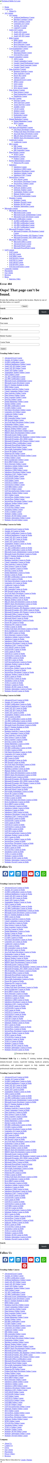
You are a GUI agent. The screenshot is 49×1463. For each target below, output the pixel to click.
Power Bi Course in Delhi (14, 793)
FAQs (7, 1448)
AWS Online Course (12, 374)
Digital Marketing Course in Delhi (17, 744)
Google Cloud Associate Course (25, 65)
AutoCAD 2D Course (22, 34)
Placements (9, 271)
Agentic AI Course (20, 26)
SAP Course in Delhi (12, 823)
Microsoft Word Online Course (16, 447)
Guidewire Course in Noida (14, 585)
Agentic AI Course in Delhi (14, 702)
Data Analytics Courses (17, 69)
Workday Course (20, 200)
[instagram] (24, 874)
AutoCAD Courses (16, 30)
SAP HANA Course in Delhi (15, 827)
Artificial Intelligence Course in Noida (18, 535)
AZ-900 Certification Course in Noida (18, 550)
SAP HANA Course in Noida (15, 656)
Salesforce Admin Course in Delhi (17, 808)
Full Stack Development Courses (21, 127)
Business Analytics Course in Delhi (17, 731)
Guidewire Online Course (14, 414)
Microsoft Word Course (22, 246)
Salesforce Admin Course (23, 173)
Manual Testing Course (22, 194)
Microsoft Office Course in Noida (17, 614)
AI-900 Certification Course (24, 221)
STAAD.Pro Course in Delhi (15, 850)
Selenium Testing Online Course (16, 493)
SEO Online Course (12, 495)
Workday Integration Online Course (17, 518)
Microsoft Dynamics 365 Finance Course (28, 235)
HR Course (18, 146)
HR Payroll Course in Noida (15, 591)
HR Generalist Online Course (15, 418)
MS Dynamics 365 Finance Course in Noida (21, 971)
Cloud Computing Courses (18, 57)
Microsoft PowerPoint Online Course (18, 445)
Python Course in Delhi (13, 798)
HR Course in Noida (12, 587)
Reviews (8, 275)
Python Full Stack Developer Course (27, 132)
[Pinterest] (24, 880)
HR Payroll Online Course (14, 420)
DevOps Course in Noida (14, 570)
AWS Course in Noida (13, 546)
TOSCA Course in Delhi (13, 854)
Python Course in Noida (13, 627)
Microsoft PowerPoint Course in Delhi (18, 787)
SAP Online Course (12, 480)
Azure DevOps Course (22, 105)
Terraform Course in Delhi (14, 852)
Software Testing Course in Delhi (17, 845)
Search (2, 308)
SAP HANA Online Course (15, 485)
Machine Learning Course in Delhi (17, 769)
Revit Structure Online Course (15, 464)
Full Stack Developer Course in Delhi (18, 752)
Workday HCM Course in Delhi (16, 858)
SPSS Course (18, 82)
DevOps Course (19, 100)
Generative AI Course (21, 24)
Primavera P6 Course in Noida (16, 624)
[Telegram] (37, 874)
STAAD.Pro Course (21, 55)
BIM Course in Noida (12, 558)
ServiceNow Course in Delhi (15, 841)
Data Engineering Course (23, 94)
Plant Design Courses (17, 152)
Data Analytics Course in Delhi (16, 735)
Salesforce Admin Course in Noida (17, 637)
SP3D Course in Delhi (13, 847)
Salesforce (13, 165)
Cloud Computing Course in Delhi (17, 733)
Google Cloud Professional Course (26, 63)
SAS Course (18, 84)
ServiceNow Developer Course (25, 181)
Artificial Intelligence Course (24, 17)
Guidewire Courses (16, 140)
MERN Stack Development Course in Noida (21, 604)
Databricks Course (20, 96)
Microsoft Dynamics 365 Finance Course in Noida (23, 612)
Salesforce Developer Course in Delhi (18, 814)
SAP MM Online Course (13, 487)
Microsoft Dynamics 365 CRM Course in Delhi (22, 781)
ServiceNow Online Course (14, 499)
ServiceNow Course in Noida (15, 670)
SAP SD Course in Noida (14, 660)
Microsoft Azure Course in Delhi (16, 777)
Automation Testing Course (24, 192)
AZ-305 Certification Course (24, 227)
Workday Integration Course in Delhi (18, 860)
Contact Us (9, 9)
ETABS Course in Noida (14, 579)
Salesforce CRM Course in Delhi (16, 812)
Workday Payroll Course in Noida (17, 691)
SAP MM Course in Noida (14, 658)
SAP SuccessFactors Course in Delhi (18, 833)
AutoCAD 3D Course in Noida (16, 539)
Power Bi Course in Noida (14, 622)
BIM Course (18, 40)
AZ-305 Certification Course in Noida (18, 548)
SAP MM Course (15, 256)
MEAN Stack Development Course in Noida (21, 602)
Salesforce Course (20, 167)
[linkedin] (18, 874)
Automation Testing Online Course (17, 372)
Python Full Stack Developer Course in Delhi (21, 800)
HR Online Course (11, 416)
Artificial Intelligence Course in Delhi (18, 706)
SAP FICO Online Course (14, 482)
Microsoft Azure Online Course (16, 435)
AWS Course (18, 59)
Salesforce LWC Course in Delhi (16, 816)
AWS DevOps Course (22, 102)
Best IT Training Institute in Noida (17, 556)
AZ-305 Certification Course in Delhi (18, 719)
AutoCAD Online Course (14, 370)
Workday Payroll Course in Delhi (17, 862)
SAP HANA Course (16, 258)
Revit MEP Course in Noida (15, 633)
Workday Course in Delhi (14, 856)
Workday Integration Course (24, 206)
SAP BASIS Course (16, 264)
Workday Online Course (13, 514)
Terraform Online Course (14, 509)
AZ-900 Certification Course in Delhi (18, 721)
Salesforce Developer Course (24, 171)
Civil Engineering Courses (18, 48)
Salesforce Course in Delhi (14, 810)
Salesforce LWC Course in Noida (17, 645)
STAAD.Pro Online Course (15, 507)
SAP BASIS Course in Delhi (15, 820)
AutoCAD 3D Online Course (15, 368)
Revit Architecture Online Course (17, 460)
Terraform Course (20, 117)
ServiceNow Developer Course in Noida (19, 672)
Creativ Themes (26, 1460)
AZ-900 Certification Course (24, 225)
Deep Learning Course (22, 21)
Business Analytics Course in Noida (17, 560)
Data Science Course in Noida (15, 566)
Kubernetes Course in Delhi (15, 766)
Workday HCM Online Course (16, 516)
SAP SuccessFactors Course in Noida (18, 662)
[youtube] (31, 874)
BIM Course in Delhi (12, 729)
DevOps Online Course (13, 399)
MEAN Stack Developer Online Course (19, 431)
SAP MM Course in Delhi (14, 829)
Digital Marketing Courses (18, 119)
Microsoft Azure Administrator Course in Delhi (21, 723)
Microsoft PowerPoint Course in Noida (19, 616)
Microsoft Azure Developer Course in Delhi (20, 725)
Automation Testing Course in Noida (18, 544)
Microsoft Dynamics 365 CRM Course (28, 237)
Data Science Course (21, 92)
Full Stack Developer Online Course (18, 410)
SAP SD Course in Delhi (14, 831)
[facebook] (5, 874)
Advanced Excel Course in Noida (17, 529)
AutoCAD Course (20, 32)
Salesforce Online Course (14, 468)
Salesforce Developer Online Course (18, 472)
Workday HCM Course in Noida (16, 687)
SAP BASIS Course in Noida (15, 649)
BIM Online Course (12, 387)
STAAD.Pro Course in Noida (15, 678)
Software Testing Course (22, 188)
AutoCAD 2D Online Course (15, 366)
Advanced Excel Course (22, 80)
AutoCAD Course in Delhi (14, 713)
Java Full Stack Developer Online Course (19, 422)
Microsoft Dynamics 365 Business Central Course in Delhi (26, 779)
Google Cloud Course (22, 67)
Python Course (19, 159)
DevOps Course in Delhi (13, 742)
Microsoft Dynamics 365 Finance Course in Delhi (22, 783)
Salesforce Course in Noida (14, 639)
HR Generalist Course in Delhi (16, 760)
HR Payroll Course (20, 148)
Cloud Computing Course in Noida (17, 562)
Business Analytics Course (23, 71)
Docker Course (19, 113)
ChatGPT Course (20, 28)
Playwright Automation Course (25, 196)
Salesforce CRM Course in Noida (17, 641)
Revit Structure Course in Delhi (16, 806)
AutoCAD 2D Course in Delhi (16, 708)
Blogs (7, 277)
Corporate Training (11, 269)
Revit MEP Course (20, 42)
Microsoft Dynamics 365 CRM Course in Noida (22, 610)
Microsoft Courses (11, 208)
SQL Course (18, 86)
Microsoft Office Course (22, 242)
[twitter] (11, 874)
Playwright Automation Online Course (18, 449)
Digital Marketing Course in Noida (17, 573)
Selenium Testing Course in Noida (17, 664)
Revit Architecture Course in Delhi (17, 802)
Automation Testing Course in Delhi (18, 715)
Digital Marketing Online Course (16, 401)
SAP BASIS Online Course (14, 478)
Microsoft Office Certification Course (18, 443)
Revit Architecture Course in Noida (17, 631)
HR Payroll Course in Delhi (15, 762)
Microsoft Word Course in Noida (16, 618)
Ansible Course (19, 107)
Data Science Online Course (15, 395)
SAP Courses (9, 250)
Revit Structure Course (22, 44)
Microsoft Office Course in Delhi (16, 785)
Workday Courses (15, 198)
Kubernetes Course (20, 115)
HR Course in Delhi (12, 758)
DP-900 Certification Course (24, 223)
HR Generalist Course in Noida (16, 589)
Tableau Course (19, 78)
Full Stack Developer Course (24, 129)
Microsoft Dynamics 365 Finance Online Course (22, 441)
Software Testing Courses (18, 186)
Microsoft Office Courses (18, 240)
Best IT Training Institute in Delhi (17, 727)
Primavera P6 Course (21, 163)
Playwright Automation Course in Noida (19, 620)
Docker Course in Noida (13, 575)
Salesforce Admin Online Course (16, 466)
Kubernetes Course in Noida (15, 595)
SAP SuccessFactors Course (19, 267)
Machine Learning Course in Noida (17, 597)
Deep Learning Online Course (15, 397)
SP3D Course (19, 154)
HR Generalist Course (22, 150)
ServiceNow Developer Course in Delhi (19, 843)
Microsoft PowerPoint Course (24, 248)
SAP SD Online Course (13, 489)
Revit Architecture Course (23, 46)
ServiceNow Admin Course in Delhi (18, 839)
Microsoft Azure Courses (18, 210)
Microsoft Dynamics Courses (19, 229)
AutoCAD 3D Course (22, 36)
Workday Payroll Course (22, 202)
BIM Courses (14, 38)
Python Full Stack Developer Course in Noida (21, 629)
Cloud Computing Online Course (16, 391)
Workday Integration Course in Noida (18, 689)
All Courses (9, 13)
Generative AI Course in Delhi (16, 754)
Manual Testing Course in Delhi (16, 771)
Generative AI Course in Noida (16, 583)
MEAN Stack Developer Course (25, 136)
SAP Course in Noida (12, 651)
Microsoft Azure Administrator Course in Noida (22, 552)
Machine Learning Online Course (17, 426)
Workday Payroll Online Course (16, 520)
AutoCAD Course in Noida (14, 541)
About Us (12, 11)
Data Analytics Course (22, 73)
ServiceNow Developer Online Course (18, 501)
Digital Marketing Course (23, 121)
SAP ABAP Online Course (14, 476)
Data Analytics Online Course (15, 393)
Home (7, 7)
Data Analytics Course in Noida (16, 564)
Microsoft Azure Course (22, 213)
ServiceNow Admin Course (24, 183)
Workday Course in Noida (14, 685)
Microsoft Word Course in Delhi (16, 789)
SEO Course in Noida (12, 666)
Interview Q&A (15, 279)
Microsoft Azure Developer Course (26, 217)
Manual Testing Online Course (16, 428)
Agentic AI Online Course (14, 360)
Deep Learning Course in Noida (16, 568)
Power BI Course (20, 75)
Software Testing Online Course (16, 503)
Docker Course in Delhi (13, 746)
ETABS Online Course (13, 408)
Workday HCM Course (22, 204)
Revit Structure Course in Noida (16, 635)
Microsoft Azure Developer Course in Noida (21, 554)
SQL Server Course (21, 88)
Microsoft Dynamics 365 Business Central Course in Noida (26, 608)
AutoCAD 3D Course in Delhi (16, 710)
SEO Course (22, 125)
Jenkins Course (19, 111)
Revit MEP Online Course (14, 462)
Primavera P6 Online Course (15, 453)
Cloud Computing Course (23, 61)
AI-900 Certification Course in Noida (18, 533)
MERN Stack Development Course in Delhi (20, 775)
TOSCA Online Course (13, 512)
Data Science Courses (17, 90)
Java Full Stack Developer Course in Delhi (20, 764)
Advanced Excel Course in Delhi (16, 700)
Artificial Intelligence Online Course (18, 364)
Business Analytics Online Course (17, 389)
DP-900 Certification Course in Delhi (18, 748)
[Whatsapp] (43, 874)
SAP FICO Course (16, 260)
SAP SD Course (15, 254)
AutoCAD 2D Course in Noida (16, 537)
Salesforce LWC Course (22, 175)
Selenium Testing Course (23, 190)
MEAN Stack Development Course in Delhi (20, 773)
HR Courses (13, 144)
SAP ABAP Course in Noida (15, 647)
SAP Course (13, 252)
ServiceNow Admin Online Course (17, 497)
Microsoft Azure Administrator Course (27, 215)
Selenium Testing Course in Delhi (17, 835)
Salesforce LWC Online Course (16, 474)
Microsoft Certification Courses (20, 219)
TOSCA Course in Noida (14, 683)
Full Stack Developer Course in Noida (18, 581)
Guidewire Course (20, 142)
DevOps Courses (15, 98)
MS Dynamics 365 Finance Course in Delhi (20, 1160)
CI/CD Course (19, 109)
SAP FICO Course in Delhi (14, 825)
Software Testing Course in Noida (17, 674)
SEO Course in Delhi (12, 837)
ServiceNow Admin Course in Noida (18, 668)
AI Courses (13, 15)
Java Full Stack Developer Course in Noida (20, 593)
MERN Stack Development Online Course (20, 433)
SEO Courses (18, 123)
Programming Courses (17, 156)
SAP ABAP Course (16, 262)
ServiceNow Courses (16, 177)
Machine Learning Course (23, 19)
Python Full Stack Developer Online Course (20, 455)
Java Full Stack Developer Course (26, 134)
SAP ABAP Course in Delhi (15, 818)
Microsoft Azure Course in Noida (17, 606)
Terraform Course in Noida (14, 681)
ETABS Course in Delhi (13, 750)
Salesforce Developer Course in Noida (18, 643)
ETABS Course (19, 51)
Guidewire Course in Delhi (14, 756)
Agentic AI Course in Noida (15, 531)
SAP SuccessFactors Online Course (17, 491)
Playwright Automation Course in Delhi (19, 791)
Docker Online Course (13, 404)
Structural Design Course (23, 53)
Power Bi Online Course (13, 451)
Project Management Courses (19, 161)
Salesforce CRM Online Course (16, 470)
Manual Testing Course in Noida (16, 600)
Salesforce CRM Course (22, 169)
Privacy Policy (10, 1454)
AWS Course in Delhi (12, 717)
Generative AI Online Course (15, 412)
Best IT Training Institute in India (16, 385)
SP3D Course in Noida (13, 676)
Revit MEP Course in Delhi (14, 804)
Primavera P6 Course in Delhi (15, 796)
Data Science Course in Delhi (15, 737)
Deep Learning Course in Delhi (16, 739)
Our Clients (9, 273)
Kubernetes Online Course (14, 424)
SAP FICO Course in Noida (15, 654)
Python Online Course (13, 458)
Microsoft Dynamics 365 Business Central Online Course (25, 437)
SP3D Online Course (12, 505)
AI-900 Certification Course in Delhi (18, 704)
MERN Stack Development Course (26, 138)
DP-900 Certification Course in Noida (18, 577)
